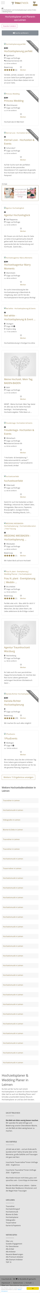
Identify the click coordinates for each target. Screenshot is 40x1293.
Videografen (10, 1220)
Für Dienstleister (12, 1246)
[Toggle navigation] (3, 2)
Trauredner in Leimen (11, 800)
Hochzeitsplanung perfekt (18, 51)
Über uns (9, 1241)
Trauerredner (11, 1223)
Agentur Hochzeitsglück (17, 215)
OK (33, 1288)
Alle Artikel (10, 1249)
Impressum (6, 1283)
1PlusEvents (10, 738)
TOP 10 (8, 1262)
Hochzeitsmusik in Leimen (13, 810)
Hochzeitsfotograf (13, 1209)
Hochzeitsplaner (12, 1217)
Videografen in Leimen (11, 820)
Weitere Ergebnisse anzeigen (18, 777)
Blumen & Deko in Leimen (13, 830)
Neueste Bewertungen (14, 1254)
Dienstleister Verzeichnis (19, 1285)
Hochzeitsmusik (12, 1212)
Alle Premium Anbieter (14, 1257)
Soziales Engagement (14, 1244)
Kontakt (29, 1283)
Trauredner (10, 1206)
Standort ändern (9, 26)
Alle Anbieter (11, 1252)
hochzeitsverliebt (13, 480)
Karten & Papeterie (13, 1225)
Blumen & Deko (12, 1214)
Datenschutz (18, 1283)
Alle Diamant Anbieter (14, 1259)
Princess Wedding (14, 100)
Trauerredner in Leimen (12, 868)
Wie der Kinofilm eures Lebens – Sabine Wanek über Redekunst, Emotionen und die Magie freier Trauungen (21, 1188)
